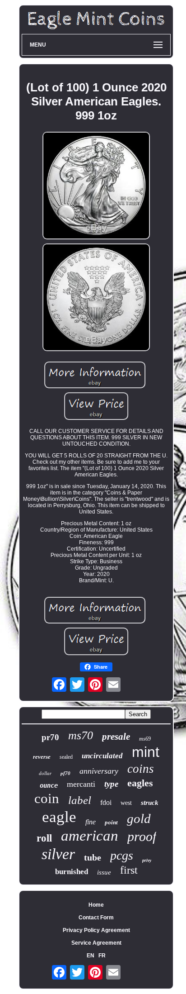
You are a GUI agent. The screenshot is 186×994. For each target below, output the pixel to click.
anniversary (98, 770)
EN (90, 955)
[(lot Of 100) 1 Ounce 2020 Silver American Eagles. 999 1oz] (96, 186)
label (79, 800)
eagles (140, 783)
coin (46, 798)
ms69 (145, 739)
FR (102, 955)
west (126, 802)
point (111, 822)
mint (145, 752)
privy (146, 860)
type (111, 784)
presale (116, 736)
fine (90, 822)
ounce (49, 785)
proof (141, 836)
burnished (71, 871)
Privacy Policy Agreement (96, 930)
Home (96, 905)
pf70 (65, 773)
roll (44, 838)
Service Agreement (96, 943)
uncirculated (102, 755)
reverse (42, 756)
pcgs (121, 855)
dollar (45, 773)
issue (104, 872)
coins (140, 768)
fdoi (106, 802)
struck (149, 802)
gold (139, 818)
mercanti (81, 784)
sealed (66, 757)
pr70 (50, 737)
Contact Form (96, 917)
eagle (59, 817)
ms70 (80, 735)
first (129, 870)
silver (58, 854)
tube (92, 857)
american (89, 836)
